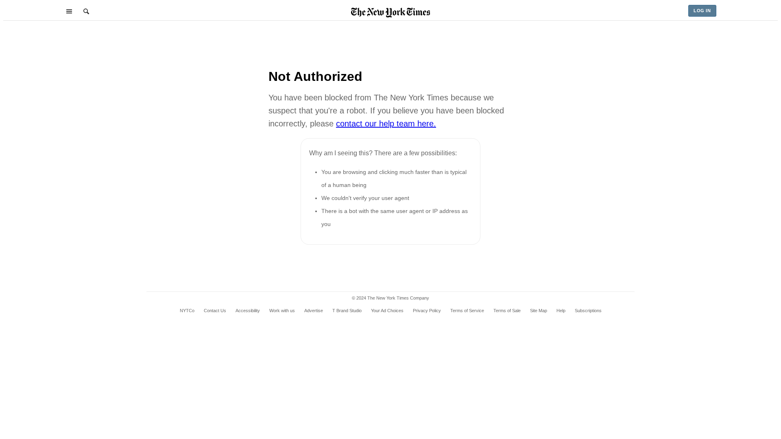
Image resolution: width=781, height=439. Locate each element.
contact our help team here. (386, 123)
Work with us (282, 310)
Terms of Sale (507, 310)
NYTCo (187, 310)
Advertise (313, 310)
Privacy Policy (427, 310)
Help (560, 310)
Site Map (538, 310)
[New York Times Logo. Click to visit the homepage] (390, 12)
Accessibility (248, 310)
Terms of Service (467, 310)
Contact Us (215, 310)
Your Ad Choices (387, 310)
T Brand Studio (347, 310)
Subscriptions (588, 310)
